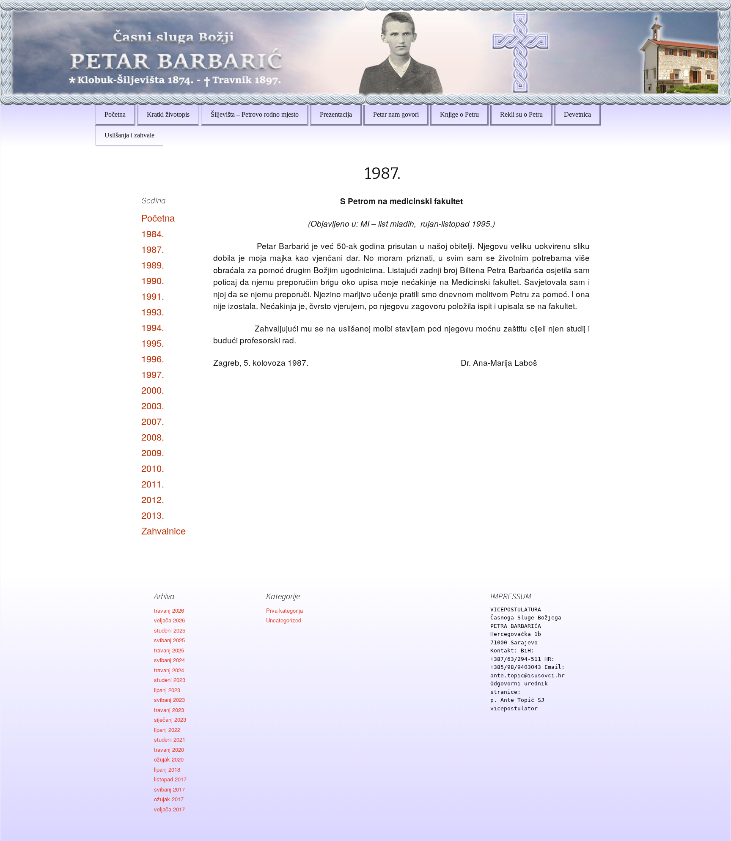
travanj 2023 (169, 710)
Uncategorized (283, 620)
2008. (152, 436)
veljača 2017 (169, 809)
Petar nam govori (396, 114)
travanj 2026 (169, 610)
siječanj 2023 (170, 719)
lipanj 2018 (167, 769)
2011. (152, 483)
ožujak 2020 (169, 759)
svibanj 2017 (169, 789)
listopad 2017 (170, 779)
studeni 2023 (169, 680)
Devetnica (577, 114)
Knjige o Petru (459, 114)
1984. (152, 233)
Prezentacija (336, 114)
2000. (152, 389)
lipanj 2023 (167, 690)
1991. (152, 295)
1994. (152, 327)
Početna (115, 114)
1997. (152, 374)
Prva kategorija (284, 610)
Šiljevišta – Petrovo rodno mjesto (255, 114)
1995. (152, 342)
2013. (152, 514)
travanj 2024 (169, 670)
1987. (152, 248)
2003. (152, 405)
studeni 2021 (169, 739)
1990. (152, 280)
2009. (152, 452)
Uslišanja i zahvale (129, 135)
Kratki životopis (168, 114)
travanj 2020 (169, 749)
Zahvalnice (163, 530)
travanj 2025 (169, 650)
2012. (152, 499)
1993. (152, 311)
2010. (152, 467)
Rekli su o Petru (521, 114)
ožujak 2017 (169, 799)
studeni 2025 (169, 630)
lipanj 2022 (167, 730)
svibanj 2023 (169, 700)
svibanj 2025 (169, 640)
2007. (152, 420)
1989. (152, 264)
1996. (152, 358)
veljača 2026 (169, 620)
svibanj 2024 (169, 660)
